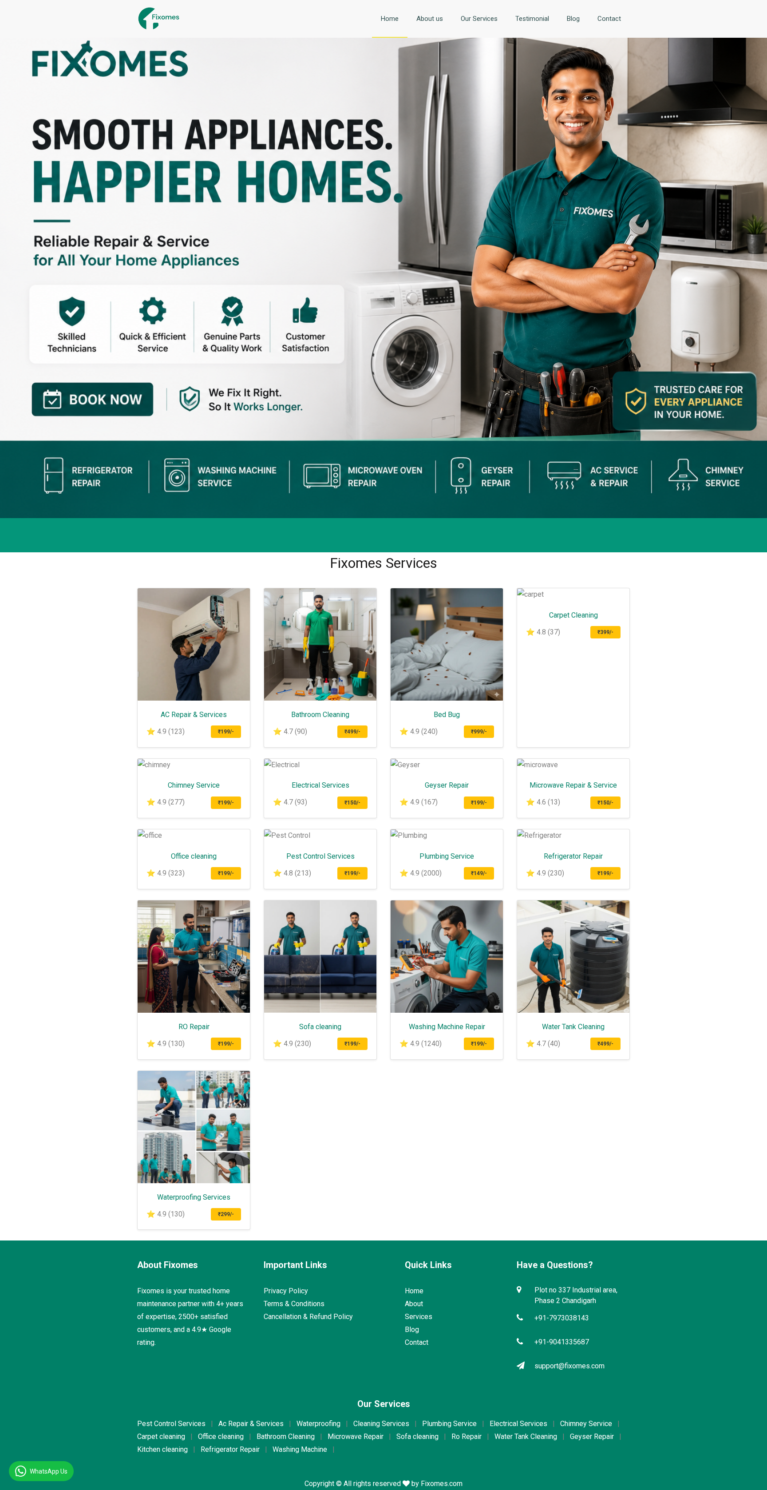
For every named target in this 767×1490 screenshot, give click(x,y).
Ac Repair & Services (251, 1423)
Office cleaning (194, 856)
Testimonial (532, 19)
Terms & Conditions (294, 1304)
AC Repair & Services (194, 714)
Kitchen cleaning (162, 1449)
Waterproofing (318, 1423)
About (414, 1304)
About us (429, 19)
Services (418, 1316)
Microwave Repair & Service (573, 785)
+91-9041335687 (561, 1342)
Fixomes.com (442, 1483)
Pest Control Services (320, 856)
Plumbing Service (446, 856)
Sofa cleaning (320, 1026)
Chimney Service (194, 785)
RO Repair (194, 1026)
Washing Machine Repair (447, 1026)
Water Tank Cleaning (573, 1026)
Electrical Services (320, 785)
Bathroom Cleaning (320, 714)
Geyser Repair (447, 785)
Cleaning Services (381, 1423)
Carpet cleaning (161, 1436)
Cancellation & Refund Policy (308, 1316)
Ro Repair (466, 1436)
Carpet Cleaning (573, 615)
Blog (573, 19)
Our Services (479, 19)
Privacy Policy (286, 1291)
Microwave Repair (356, 1436)
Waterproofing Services (193, 1197)
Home (390, 19)
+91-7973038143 (561, 1318)
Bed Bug (447, 714)
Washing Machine (300, 1449)
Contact (609, 19)
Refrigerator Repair (573, 856)
